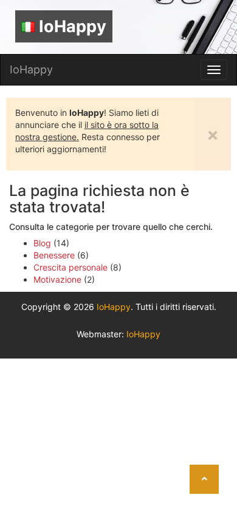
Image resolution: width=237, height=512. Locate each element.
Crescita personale (70, 267)
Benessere (54, 255)
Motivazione (57, 279)
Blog (42, 243)
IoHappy (72, 26)
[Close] (226, 452)
